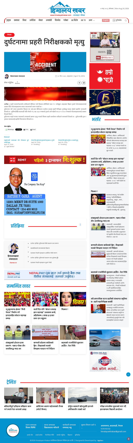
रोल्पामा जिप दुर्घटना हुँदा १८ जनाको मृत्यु (68, 140)
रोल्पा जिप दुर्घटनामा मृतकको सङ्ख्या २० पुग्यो (42, 140)
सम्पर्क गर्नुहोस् (61, 435)
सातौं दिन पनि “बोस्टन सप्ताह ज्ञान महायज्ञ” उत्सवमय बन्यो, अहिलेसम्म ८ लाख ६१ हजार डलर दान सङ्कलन (45, 314)
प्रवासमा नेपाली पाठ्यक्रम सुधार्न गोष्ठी (41, 262)
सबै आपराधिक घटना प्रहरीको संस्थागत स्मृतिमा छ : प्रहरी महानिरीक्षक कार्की (109, 300)
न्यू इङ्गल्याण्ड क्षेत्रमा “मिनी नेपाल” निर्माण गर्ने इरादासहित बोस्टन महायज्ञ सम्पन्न (16, 314)
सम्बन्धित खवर (18, 286)
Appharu (100, 440)
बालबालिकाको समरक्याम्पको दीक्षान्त (40, 248)
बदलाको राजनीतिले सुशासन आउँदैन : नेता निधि (72, 344)
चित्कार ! (64, 309)
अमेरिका (32, 20)
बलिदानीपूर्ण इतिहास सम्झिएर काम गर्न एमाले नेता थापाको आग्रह (17, 408)
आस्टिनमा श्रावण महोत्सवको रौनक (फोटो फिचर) (49, 408)
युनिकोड (119, 20)
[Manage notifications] (128, 439)
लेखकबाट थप (13, 263)
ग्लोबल (65, 20)
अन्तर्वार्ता (49, 20)
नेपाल (41, 20)
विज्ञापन (70, 435)
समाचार (16, 20)
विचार (24, 20)
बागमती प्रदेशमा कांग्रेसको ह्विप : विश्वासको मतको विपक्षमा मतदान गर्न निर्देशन (44, 346)
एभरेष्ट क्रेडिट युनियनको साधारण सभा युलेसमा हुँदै (44, 258)
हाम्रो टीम (30, 435)
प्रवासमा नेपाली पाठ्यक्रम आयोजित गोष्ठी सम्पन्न (44, 253)
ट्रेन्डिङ (11, 382)
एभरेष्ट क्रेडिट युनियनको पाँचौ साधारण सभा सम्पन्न (45, 243)
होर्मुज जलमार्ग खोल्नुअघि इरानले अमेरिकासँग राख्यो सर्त (80, 408)
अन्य (90, 20)
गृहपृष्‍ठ (8, 20)
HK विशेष (74, 20)
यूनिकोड (77, 435)
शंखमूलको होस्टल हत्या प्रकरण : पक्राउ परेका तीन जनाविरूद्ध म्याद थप (15, 346)
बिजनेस (57, 20)
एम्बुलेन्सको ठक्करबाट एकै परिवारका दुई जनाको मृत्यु (16, 141)
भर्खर (96, 119)
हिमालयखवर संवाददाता (17, 76)
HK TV (83, 20)
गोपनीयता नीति (49, 435)
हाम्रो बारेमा (39, 435)
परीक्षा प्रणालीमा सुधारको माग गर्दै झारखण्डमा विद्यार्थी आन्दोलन (113, 408)
